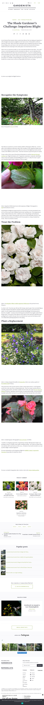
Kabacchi (12, 126)
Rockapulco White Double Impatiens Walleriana (17, 303)
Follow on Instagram (22, 652)
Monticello (22, 382)
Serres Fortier (23, 439)
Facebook (33, 676)
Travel (22, 9)
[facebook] (9, 3)
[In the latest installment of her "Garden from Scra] (22, 647)
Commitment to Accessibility (25, 681)
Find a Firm (26, 9)
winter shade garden (34, 470)
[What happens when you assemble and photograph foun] (14, 647)
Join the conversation (22, 586)
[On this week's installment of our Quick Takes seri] (30, 647)
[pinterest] (5, 3)
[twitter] (10, 3)
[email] (12, 3)
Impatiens (14, 19)
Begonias (24, 526)
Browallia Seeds (5, 383)
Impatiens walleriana (21, 513)
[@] (5, 640)
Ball (2, 207)
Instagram (33, 674)
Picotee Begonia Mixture (22, 494)
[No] (42, 702)
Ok (22, 703)
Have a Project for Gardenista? (25, 685)
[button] (29, 3)
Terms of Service (24, 677)
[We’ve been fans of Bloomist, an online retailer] (6, 647)
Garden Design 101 (17, 9)
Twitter (33, 678)
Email (32, 680)
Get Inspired (10, 9)
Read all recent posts (22, 627)
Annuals (19, 526)
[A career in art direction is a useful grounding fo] (38, 647)
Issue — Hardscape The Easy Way (25, 19)
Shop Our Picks (32, 9)
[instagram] (7, 3)
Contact (24, 674)
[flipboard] (3, 3)
